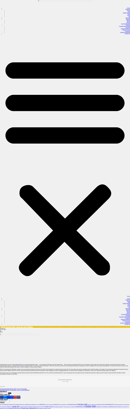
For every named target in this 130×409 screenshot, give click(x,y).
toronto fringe (17, 408)
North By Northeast (125, 28)
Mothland (9, 406)
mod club (4, 406)
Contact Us (127, 33)
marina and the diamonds (119, 404)
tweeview (42, 408)
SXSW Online (113, 406)
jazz (89, 404)
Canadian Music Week (124, 26)
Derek (128, 10)
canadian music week (30, 404)
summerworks (80, 406)
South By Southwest (125, 32)
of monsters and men (24, 406)
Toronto (11, 408)
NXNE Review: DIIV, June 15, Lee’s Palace (17, 327)
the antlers (120, 406)
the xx (6, 408)
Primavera (127, 31)
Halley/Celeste (126, 12)
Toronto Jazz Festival (28, 408)
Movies (128, 22)
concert (46, 404)
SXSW (90, 406)
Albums (128, 20)
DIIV (20, 364)
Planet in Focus (126, 30)
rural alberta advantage (59, 406)
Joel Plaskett (94, 404)
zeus (49, 408)
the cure (125, 406)
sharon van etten (67, 406)
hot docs (82, 404)
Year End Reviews (125, 23)
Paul (129, 14)
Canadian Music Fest (20, 404)
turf (37, 408)
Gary (129, 11)
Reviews (128, 19)
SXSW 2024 (106, 406)
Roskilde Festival (49, 406)
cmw (41, 404)
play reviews (37, 406)
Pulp (42, 406)
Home (128, 8)
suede (73, 406)
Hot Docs (128, 27)
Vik (129, 16)
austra (2, 404)
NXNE (15, 406)
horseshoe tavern (73, 404)
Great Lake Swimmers (63, 404)
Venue (128, 21)
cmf (37, 404)
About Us (128, 9)
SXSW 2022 (99, 406)
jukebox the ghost (101, 404)
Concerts (128, 17)
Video (45, 408)
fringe (56, 404)
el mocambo (51, 404)
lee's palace (110, 404)
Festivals (128, 25)
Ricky (128, 15)
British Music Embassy (9, 404)
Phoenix (31, 406)
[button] (65, 166)
